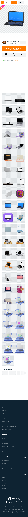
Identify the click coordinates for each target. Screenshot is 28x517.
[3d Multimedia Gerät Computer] (8, 383)
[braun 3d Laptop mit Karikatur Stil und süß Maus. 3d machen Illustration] (8, 431)
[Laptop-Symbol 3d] (8, 312)
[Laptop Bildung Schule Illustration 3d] (8, 216)
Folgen (22, 43)
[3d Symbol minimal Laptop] (8, 228)
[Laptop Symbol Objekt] (8, 180)
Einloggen (21, 2)
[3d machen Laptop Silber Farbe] (8, 157)
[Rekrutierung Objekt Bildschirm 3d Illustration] (8, 490)
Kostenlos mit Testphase (14, 48)
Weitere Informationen (9, 63)
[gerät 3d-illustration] (8, 371)
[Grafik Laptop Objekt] (8, 192)
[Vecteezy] (2, 2)
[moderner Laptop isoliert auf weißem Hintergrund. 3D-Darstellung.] (8, 109)
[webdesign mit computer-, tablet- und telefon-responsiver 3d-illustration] (8, 502)
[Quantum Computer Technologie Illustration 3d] (8, 300)
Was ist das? (15, 60)
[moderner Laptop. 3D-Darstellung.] (8, 97)
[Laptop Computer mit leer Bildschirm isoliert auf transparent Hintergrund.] (8, 467)
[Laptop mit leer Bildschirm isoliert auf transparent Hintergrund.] (8, 479)
